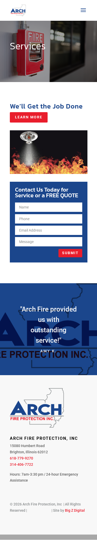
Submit (70, 253)
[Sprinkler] (48, 173)
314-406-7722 (21, 464)
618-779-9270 (21, 458)
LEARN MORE (28, 117)
